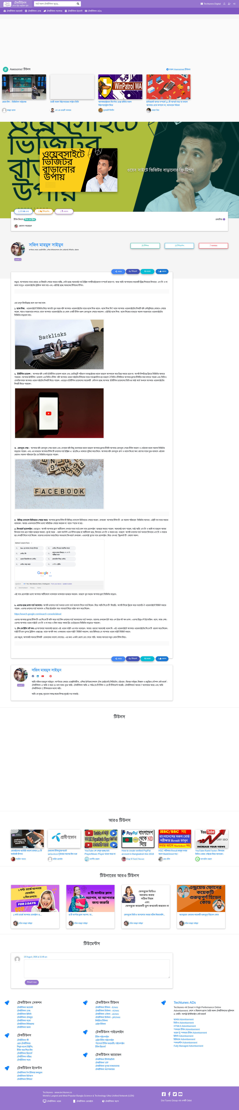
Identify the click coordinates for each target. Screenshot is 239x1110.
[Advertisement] (119, 46)
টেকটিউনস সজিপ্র (24, 1056)
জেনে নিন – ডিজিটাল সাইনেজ (14, 102)
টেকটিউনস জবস (24, 1027)
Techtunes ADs (185, 1003)
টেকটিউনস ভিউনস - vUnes (107, 1010)
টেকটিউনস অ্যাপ (112, 1101)
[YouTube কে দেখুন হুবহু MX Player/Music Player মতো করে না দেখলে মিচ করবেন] (101, 838)
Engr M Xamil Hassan (135, 859)
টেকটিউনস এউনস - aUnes (107, 1014)
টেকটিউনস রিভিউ (24, 1014)
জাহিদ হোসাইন (58, 859)
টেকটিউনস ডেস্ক (23, 1010)
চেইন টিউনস (100, 1024)
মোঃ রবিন (166, 859)
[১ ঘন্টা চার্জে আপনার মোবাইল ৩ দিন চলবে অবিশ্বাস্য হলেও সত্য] (35, 898)
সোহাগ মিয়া (155, 110)
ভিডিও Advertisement (184, 1022)
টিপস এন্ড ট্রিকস (30, 220)
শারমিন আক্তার (21, 859)
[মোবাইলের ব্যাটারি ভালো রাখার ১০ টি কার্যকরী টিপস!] (27, 838)
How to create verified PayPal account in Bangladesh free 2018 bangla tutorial (138, 854)
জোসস (162, 271)
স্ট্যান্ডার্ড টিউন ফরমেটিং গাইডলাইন (109, 1043)
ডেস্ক (34, 11)
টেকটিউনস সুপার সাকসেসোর (107, 1066)
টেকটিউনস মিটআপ (25, 1076)
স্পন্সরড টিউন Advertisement (187, 1029)
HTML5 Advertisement (185, 1026)
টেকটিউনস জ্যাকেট (25, 1007)
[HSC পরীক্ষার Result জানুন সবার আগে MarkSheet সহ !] (175, 838)
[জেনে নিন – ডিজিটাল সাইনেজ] (24, 86)
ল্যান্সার (54, 11)
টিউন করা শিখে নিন (25, 1050)
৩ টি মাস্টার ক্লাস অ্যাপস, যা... (81, 914)
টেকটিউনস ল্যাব (23, 1020)
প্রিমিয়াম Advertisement (184, 1039)
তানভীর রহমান (94, 859)
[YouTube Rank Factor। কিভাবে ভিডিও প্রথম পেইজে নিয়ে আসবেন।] (211, 838)
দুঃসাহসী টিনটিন (108, 110)
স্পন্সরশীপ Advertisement (185, 1042)
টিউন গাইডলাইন (102, 1036)
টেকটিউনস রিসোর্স (24, 1053)
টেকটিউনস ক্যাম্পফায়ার (105, 1069)
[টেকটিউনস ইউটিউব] (180, 1095)
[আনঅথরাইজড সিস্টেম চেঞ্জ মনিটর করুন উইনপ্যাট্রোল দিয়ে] (120, 86)
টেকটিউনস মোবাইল (84, 1101)
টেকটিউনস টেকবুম (25, 1017)
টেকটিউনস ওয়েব (53, 1101)
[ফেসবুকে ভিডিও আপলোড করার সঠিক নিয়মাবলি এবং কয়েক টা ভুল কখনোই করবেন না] (146, 898)
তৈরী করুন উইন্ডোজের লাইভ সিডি (64, 102)
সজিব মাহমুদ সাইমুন (46, 245)
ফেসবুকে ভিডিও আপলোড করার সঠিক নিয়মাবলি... (144, 914)
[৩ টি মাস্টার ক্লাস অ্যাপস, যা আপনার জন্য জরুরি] (90, 898)
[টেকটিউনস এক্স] (175, 1095)
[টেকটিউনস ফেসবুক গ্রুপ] (169, 1095)
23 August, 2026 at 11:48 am (35, 957)
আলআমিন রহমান (206, 859)
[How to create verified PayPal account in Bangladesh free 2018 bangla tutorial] (138, 838)
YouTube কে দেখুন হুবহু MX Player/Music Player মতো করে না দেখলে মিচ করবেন (100, 854)
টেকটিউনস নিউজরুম (25, 1024)
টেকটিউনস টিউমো (24, 1079)
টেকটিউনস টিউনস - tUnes (106, 1007)
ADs (95, 11)
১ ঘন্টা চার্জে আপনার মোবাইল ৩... (27, 914)
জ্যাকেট (14, 11)
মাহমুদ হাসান (11, 110)
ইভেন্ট (75, 11)
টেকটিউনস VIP (101, 1062)
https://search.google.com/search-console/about (37, 614)
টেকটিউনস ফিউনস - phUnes (107, 1017)
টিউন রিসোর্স (100, 1046)
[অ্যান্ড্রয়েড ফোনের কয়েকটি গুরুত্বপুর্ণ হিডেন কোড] (201, 898)
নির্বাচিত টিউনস (101, 1020)
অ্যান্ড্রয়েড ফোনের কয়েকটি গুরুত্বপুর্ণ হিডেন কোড (199, 914)
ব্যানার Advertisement (183, 1019)
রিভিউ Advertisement (183, 1036)
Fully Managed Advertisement (188, 1046)
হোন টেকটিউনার (23, 1043)
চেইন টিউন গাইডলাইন (104, 1040)
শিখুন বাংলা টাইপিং (25, 1046)
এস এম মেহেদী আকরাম (63, 110)
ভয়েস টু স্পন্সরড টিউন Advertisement (190, 1032)
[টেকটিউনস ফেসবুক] (164, 1095)
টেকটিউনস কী (23, 1040)
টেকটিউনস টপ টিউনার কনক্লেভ (29, 1072)
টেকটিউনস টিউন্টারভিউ (104, 1059)
